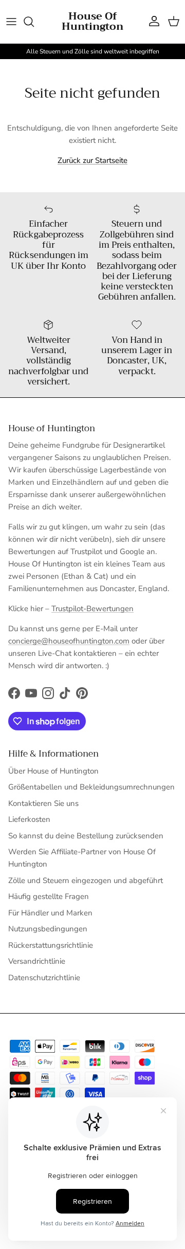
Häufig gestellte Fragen (48, 896)
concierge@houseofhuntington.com (69, 641)
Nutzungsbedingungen (47, 929)
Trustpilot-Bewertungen (92, 608)
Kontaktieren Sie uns (43, 803)
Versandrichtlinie (36, 961)
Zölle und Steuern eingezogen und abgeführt (85, 880)
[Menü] (11, 21)
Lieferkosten (29, 819)
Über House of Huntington (53, 771)
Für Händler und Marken (50, 913)
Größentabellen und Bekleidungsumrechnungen (91, 787)
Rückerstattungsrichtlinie (50, 945)
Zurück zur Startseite (92, 160)
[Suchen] (34, 21)
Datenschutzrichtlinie (44, 977)
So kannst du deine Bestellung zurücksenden (85, 836)
